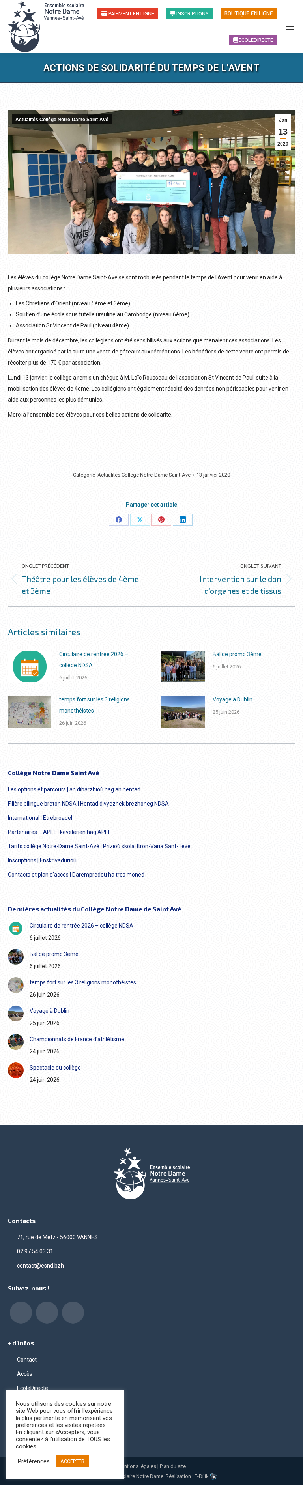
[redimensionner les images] (29, 666)
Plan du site (173, 1466)
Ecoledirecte (255, 40)
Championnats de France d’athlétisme (77, 1039)
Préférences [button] (34, 1461)
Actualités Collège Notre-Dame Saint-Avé (61, 119)
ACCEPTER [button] (72, 1461)
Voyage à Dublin (232, 699)
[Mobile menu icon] (290, 27)
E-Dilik (202, 1476)
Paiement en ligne (130, 14)
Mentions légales (136, 1466)
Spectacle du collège (55, 1067)
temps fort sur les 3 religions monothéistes (94, 705)
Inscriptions (192, 14)
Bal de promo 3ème (237, 654)
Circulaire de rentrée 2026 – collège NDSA (93, 659)
